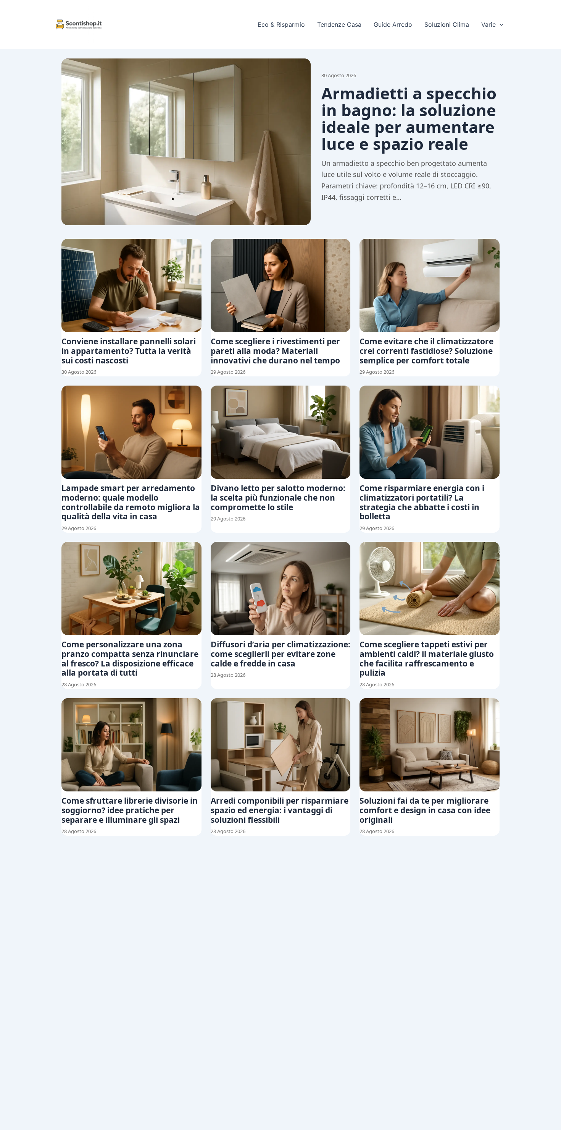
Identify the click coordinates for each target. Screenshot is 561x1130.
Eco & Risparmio (281, 24)
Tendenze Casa (339, 24)
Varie (488, 24)
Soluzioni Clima (446, 24)
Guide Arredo (393, 24)
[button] (499, 24)
